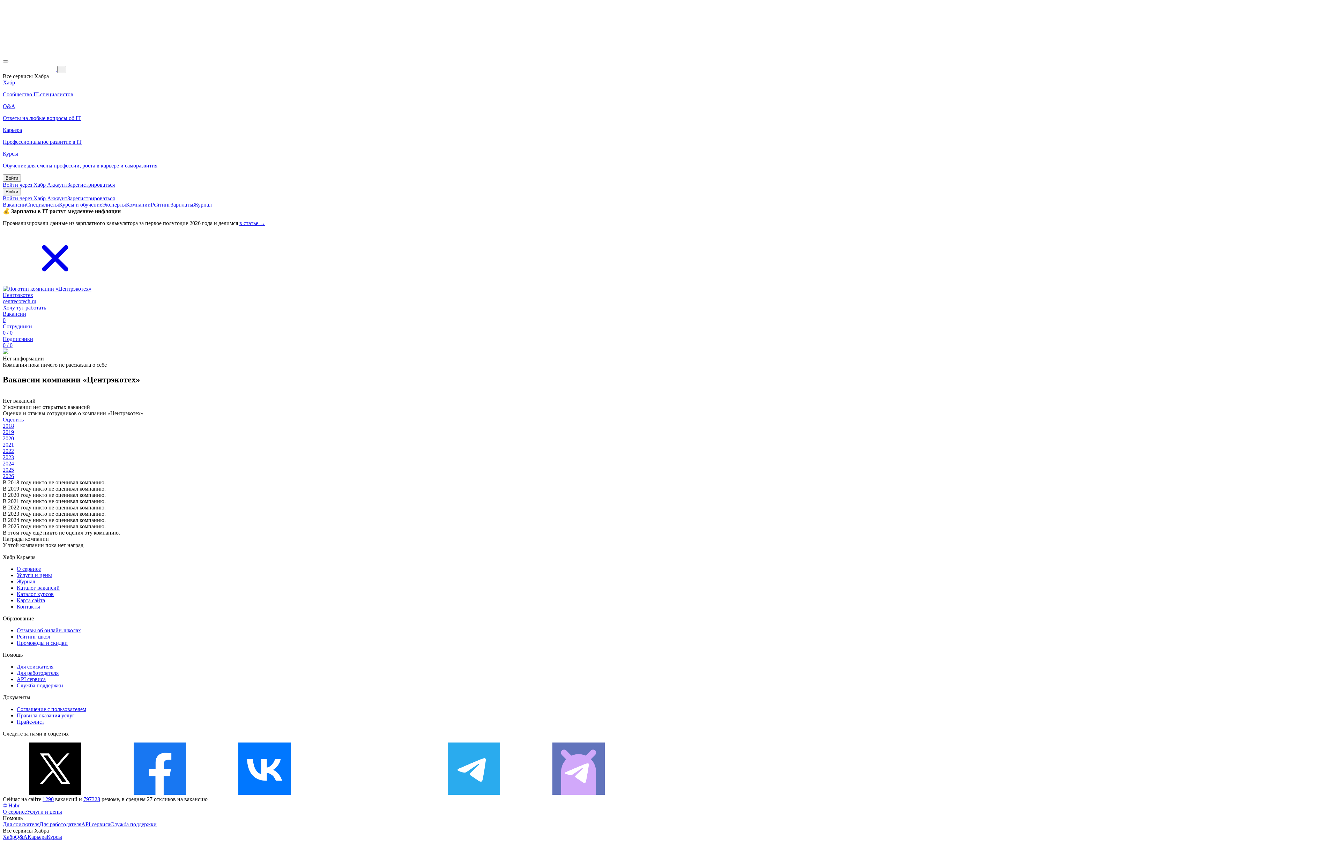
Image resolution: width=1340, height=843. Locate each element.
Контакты (28, 607)
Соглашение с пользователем (51, 709)
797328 (91, 799)
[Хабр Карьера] (30, 69)
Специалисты (42, 205)
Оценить (13, 420)
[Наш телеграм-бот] (578, 793)
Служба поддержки (40, 685)
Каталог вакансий (38, 588)
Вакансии (14, 205)
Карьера (37, 837)
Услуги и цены (34, 575)
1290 (48, 799)
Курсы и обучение (80, 205)
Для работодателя (38, 673)
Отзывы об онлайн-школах (49, 630)
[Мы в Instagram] (369, 793)
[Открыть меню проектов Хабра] (5, 61)
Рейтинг (161, 205)
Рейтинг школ (33, 637)
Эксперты (114, 205)
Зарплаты (182, 205)
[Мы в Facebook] (159, 793)
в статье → (252, 223)
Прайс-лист (30, 722)
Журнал (202, 205)
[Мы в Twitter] (55, 793)
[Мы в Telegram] (474, 793)
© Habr (11, 805)
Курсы (54, 837)
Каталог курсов (35, 594)
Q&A (21, 837)
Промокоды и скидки (42, 643)
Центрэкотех (18, 295)
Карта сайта (31, 600)
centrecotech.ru (19, 301)
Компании (138, 205)
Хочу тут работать (24, 308)
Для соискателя (35, 667)
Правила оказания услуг (46, 715)
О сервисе (29, 569)
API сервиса (31, 679)
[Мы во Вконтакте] (264, 793)
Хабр (9, 837)
